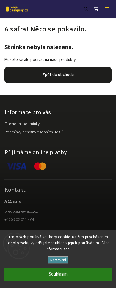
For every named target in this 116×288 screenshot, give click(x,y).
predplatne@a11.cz (21, 211)
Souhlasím (58, 274)
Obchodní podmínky (22, 124)
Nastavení (58, 260)
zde (66, 249)
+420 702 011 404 (19, 220)
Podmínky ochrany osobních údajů (33, 132)
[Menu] (107, 9)
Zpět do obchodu (58, 75)
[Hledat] (85, 8)
